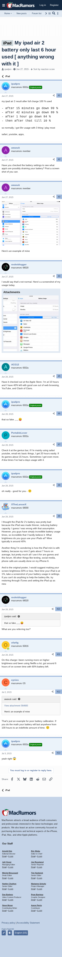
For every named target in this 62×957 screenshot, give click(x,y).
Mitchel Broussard (10, 873)
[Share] (53, 95)
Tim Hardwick (37, 873)
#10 (58, 609)
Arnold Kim (7, 851)
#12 (58, 692)
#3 (59, 197)
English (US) (21, 933)
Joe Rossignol (37, 862)
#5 (59, 376)
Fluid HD (10, 929)
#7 (59, 444)
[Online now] (8, 648)
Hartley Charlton (9, 884)
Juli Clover (6, 862)
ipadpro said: (10, 616)
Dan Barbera (7, 895)
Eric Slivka (35, 851)
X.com (10, 856)
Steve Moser (7, 905)
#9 (59, 516)
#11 (58, 654)
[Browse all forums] (49, 13)
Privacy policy (8, 923)
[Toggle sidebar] (58, 13)
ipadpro (7, 69)
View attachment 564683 (16, 705)
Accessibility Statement (28, 923)
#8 (59, 485)
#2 (59, 159)
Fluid (3, 929)
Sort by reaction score (44, 69)
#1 (59, 95)
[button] (4, 5)
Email (4, 856)
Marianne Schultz (38, 884)
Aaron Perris (36, 905)
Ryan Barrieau (37, 895)
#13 (58, 753)
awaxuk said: (10, 699)
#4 (59, 276)
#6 (59, 413)
